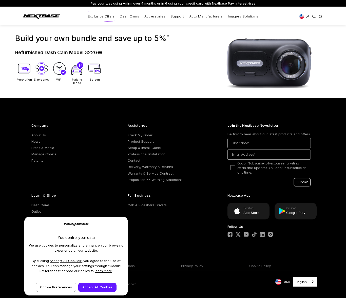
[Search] (314, 16)
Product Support (141, 141)
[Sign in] (308, 16)
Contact (134, 160)
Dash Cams (129, 16)
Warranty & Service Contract (151, 173)
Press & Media (42, 148)
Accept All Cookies (97, 287)
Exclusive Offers (101, 16)
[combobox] (305, 282)
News (35, 141)
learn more (103, 271)
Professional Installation (146, 154)
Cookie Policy (260, 266)
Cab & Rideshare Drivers (147, 205)
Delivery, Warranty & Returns (150, 167)
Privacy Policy (192, 266)
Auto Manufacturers (206, 16)
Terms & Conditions (119, 266)
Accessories (154, 16)
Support (177, 16)
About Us (38, 135)
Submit (302, 182)
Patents (37, 160)
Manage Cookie (43, 154)
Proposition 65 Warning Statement (155, 180)
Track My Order (140, 135)
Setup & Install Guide (144, 148)
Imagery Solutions (243, 16)
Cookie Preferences (56, 287)
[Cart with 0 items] (320, 16)
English (301, 282)
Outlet (36, 211)
